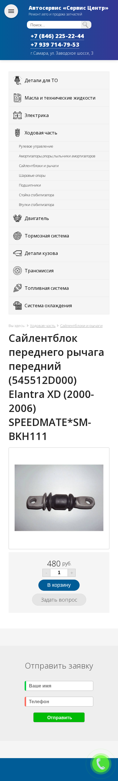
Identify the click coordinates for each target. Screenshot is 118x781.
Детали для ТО (41, 80)
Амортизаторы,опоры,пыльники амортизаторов (57, 156)
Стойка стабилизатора (36, 195)
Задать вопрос (59, 599)
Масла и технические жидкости (60, 98)
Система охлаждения (48, 305)
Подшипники (30, 185)
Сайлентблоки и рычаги (39, 165)
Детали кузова (41, 253)
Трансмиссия (39, 270)
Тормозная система (47, 236)
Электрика (37, 115)
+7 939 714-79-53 (55, 44)
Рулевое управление (36, 146)
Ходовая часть (41, 133)
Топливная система (47, 288)
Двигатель (37, 218)
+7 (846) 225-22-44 (57, 36)
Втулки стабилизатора (36, 204)
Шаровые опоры (32, 175)
